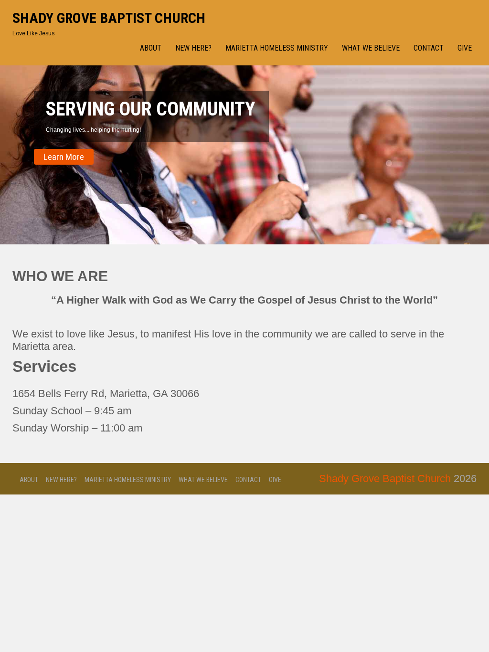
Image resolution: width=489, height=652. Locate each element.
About (150, 48)
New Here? (193, 48)
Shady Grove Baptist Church (108, 18)
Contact (429, 48)
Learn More (63, 156)
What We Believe (371, 48)
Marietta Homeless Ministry (276, 48)
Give (464, 48)
